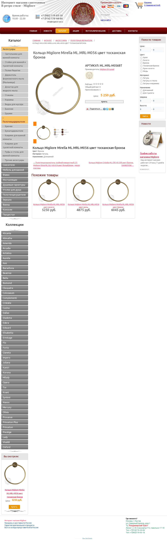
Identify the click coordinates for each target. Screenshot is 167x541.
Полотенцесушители (14, 194)
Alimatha (7, 238)
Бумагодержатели (14, 131)
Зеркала (7, 199)
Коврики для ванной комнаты (14, 137)
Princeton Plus (10, 422)
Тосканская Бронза (151, 66)
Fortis (6, 347)
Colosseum (8, 293)
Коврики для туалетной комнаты (13, 145)
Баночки (9, 109)
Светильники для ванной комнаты (12, 56)
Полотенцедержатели (14, 121)
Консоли (7, 209)
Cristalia (7, 303)
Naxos (6, 402)
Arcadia (6, 248)
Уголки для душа (12, 189)
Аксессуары (9, 49)
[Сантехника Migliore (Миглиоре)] (83, 25)
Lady (5, 437)
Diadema (7, 317)
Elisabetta (8, 332)
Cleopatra (8, 288)
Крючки (8, 126)
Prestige (7, 432)
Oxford (6, 447)
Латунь (146, 78)
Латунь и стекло (150, 81)
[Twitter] (107, 109)
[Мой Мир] (112, 109)
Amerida (7, 243)
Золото (146, 60)
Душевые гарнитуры (14, 184)
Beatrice (7, 273)
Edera (6, 322)
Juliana (6, 362)
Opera (6, 382)
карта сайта (106, 20)
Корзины (9, 100)
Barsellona (8, 268)
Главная (33, 31)
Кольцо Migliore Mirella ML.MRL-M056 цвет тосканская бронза (14, 493)
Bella (5, 278)
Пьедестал (9, 214)
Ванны (6, 204)
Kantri (6, 367)
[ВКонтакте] (104, 109)
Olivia (6, 412)
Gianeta (7, 352)
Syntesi (6, 397)
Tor (5, 387)
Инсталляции (10, 179)
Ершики (8, 113)
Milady (6, 377)
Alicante (7, 233)
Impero (6, 357)
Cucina (6, 308)
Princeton (8, 427)
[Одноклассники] (110, 109)
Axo (5, 263)
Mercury (7, 407)
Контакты (133, 31)
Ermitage (7, 337)
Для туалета (148, 93)
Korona (7, 372)
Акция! (76, 31)
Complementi (10, 298)
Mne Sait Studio (87, 538)
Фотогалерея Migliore (96, 31)
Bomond (7, 283)
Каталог (62, 31)
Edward (7, 327)
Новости (48, 31)
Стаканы (9, 95)
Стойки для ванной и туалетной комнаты (14, 64)
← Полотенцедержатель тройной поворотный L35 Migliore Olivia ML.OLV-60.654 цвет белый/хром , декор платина (56, 165)
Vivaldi (6, 442)
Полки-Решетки (12, 70)
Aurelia (6, 258)
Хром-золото (148, 68)
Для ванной (148, 90)
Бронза (146, 63)
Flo (4, 342)
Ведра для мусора (14, 104)
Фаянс (6, 174)
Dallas (6, 313)
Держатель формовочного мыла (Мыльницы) (13, 78)
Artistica (7, 253)
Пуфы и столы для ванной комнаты (13, 154)
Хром (145, 57)
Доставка (116, 31)
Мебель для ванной (13, 170)
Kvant (6, 392)
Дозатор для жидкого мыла (10, 89)
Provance (8, 417)
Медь (145, 71)
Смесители (9, 165)
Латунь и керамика (151, 83)
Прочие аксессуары (14, 160)
